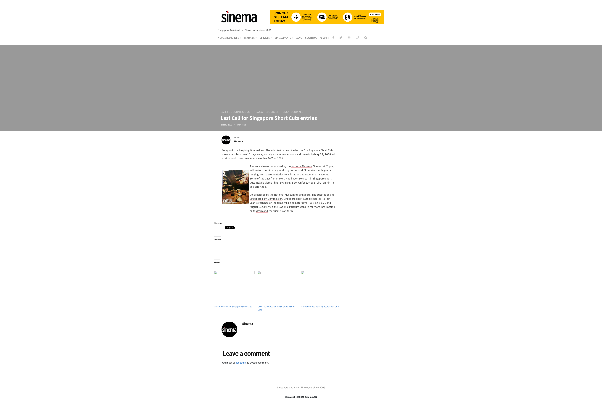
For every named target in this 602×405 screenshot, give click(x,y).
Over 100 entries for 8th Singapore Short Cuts (276, 308)
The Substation (321, 194)
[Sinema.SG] (239, 24)
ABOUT (323, 37)
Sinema (238, 141)
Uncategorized (292, 112)
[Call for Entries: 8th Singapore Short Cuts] (234, 282)
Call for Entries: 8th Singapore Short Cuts (233, 306)
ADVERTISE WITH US (306, 37)
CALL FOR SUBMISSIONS (235, 112)
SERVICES (265, 37)
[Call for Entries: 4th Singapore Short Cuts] (321, 282)
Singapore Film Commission (266, 198)
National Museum (301, 166)
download (262, 211)
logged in (241, 363)
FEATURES (249, 37)
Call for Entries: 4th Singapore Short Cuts (320, 306)
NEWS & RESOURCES (228, 37)
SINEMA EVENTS (283, 37)
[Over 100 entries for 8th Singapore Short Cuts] (278, 282)
